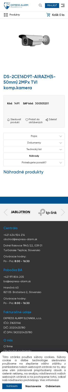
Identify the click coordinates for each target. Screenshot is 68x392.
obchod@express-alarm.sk (20, 239)
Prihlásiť (52, 6)
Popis (34, 136)
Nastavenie (33, 386)
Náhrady (34, 156)
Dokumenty (34, 143)
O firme (8, 346)
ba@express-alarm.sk (17, 281)
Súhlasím (12, 386)
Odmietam (53, 386)
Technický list (34, 149)
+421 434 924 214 (14, 235)
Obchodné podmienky (17, 351)
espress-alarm (16, 5)
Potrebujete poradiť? (34, 162)
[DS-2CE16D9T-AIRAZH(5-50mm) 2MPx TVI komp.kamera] (34, 41)
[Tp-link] (20, 212)
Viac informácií (49, 380)
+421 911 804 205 (13, 277)
